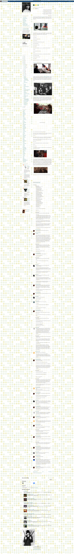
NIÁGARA (25, 88)
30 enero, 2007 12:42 (38, 334)
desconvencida (37, 229)
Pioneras (24, 145)
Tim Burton (24, 153)
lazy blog (25, 197)
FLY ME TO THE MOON (26, 80)
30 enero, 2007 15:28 (38, 428)
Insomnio (24, 130)
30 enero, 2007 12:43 (38, 350)
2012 (23, 58)
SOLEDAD (25, 84)
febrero (24, 74)
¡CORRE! (25, 85)
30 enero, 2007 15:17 (38, 418)
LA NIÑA (24, 81)
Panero (24, 142)
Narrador (37, 327)
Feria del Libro (24, 124)
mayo (24, 71)
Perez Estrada (24, 143)
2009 (23, 61)
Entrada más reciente (35, 471)
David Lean (37, 182)
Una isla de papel (26, 179)
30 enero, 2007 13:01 (38, 377)
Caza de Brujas (24, 119)
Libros (23, 134)
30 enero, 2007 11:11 (38, 256)
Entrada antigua (50, 471)
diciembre (25, 64)
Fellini (23, 123)
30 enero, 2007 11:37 (38, 291)
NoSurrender (37, 351)
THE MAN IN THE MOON (30, 494)
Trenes (39, 182)
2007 (23, 63)
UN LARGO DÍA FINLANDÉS (27, 89)
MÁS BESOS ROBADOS (26, 100)
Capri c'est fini (37, 458)
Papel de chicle (24, 20)
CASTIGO (25, 91)
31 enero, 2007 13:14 (38, 457)
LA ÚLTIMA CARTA (29, 516)
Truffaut (24, 155)
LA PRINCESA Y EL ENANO (30, 498)
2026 (23, 56)
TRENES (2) (25, 76)
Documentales (24, 122)
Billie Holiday (24, 113)
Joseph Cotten (24, 131)
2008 (23, 62)
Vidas (23, 157)
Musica (24, 141)
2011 (23, 59)
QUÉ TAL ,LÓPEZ (29, 520)
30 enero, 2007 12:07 (38, 308)
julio (24, 69)
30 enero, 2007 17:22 (38, 434)
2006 (23, 106)
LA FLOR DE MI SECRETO (30, 509)
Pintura (24, 144)
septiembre (25, 67)
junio (24, 70)
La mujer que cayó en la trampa (28, 181)
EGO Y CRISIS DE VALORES (28, 166)
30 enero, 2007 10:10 (38, 228)
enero (24, 75)
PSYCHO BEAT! (24, 17)
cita (33, 148)
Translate (36, 487)
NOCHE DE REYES (26, 101)
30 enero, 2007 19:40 (38, 450)
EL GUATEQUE (26, 491)
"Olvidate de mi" (34, 62)
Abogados (24, 110)
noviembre (25, 65)
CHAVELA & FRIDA (26, 103)
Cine (35, 182)
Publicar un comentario (36, 470)
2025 (23, 57)
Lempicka (24, 133)
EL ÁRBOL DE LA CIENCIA (26, 93)
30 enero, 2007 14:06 (38, 398)
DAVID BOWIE (25, 92)
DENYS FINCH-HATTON (30, 505)
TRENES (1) (36, 8)
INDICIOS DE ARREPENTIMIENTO (28, 502)
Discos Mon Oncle (25, 18)
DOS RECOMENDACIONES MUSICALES (29, 513)
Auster (23, 111)
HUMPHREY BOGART (26, 90)
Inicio (43, 471)
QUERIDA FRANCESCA (30, 524)
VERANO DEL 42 (25, 82)
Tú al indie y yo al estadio (26, 174)
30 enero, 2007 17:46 (38, 440)
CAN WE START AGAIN (26, 86)
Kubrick (24, 132)
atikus (36, 264)
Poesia (23, 146)
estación (42, 147)
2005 (23, 107)
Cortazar (24, 121)
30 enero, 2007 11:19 (38, 263)
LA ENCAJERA (25, 102)
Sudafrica (24, 152)
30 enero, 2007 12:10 (38, 316)
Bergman (24, 112)
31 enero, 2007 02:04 (38, 454)
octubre (24, 66)
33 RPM (24, 87)
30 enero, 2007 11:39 (38, 299)
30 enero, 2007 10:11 (38, 231)
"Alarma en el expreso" (46, 76)
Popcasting (24, 19)
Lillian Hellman (24, 135)
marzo (24, 73)
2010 (23, 60)
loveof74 (25, 173)
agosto (24, 68)
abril (24, 72)
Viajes (23, 156)
